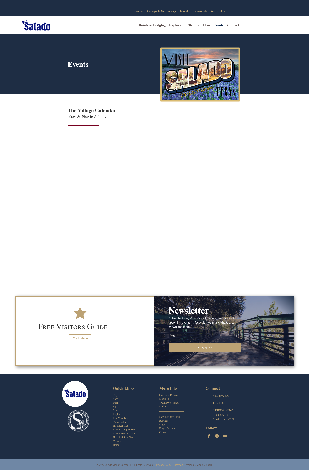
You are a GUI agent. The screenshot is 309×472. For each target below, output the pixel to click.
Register (163, 420)
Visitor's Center (223, 410)
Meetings (164, 398)
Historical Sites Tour (123, 437)
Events (218, 25)
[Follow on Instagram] (217, 436)
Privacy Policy (163, 464)
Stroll (192, 25)
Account (216, 11)
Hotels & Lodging (152, 25)
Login (162, 424)
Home (116, 444)
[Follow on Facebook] (209, 436)
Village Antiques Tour (124, 429)
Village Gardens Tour (124, 433)
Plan (206, 25)
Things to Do (119, 421)
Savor (116, 410)
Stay (115, 395)
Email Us (218, 403)
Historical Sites (120, 425)
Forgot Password (167, 428)
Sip (114, 406)
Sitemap (178, 464)
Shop (115, 398)
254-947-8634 (221, 396)
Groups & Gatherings (161, 11)
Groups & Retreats (168, 395)
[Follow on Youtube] (225, 436)
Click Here (80, 338)
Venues (139, 11)
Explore (175, 25)
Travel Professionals (193, 11)
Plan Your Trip (120, 418)
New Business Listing (170, 416)
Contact (233, 25)
